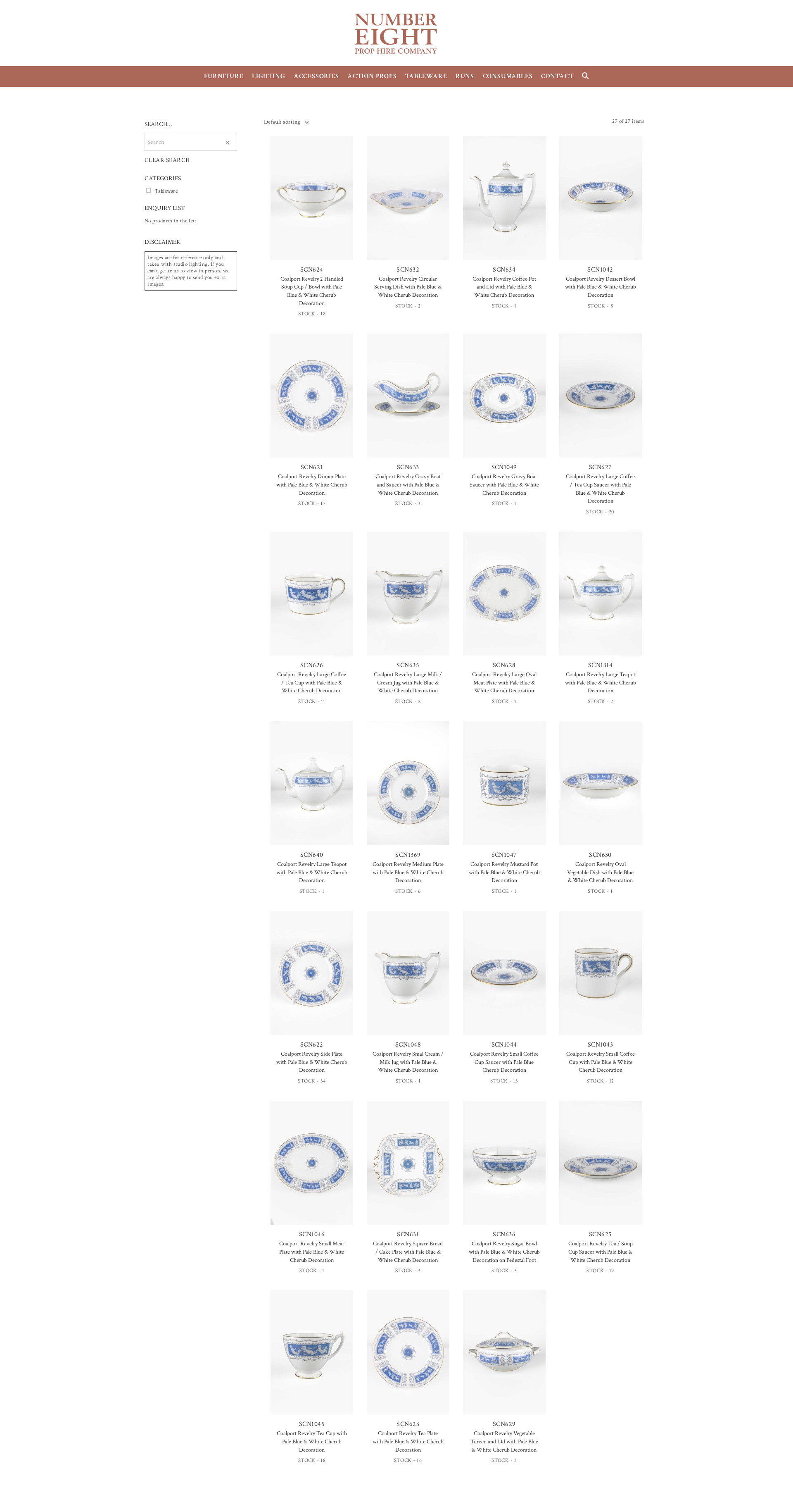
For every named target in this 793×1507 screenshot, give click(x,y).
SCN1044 (504, 1044)
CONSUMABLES (508, 76)
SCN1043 (600, 1044)
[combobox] (286, 122)
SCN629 (504, 1424)
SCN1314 (600, 665)
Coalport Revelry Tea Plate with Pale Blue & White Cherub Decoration (408, 1441)
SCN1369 (407, 855)
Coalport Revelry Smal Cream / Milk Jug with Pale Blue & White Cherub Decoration (408, 1062)
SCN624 (311, 269)
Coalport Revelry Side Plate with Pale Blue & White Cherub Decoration (311, 1062)
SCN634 (504, 269)
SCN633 (408, 467)
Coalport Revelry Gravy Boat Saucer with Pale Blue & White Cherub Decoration (504, 484)
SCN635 (407, 665)
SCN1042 (600, 269)
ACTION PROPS (372, 76)
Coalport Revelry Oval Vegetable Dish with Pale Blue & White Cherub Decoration (600, 872)
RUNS (465, 76)
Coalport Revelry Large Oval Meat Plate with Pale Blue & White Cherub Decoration (504, 682)
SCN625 (600, 1234)
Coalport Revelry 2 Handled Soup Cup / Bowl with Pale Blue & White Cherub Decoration (311, 291)
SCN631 (408, 1234)
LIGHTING (268, 76)
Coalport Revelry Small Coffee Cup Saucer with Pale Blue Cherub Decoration (504, 1062)
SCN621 (312, 467)
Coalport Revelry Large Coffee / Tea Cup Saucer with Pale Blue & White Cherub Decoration (600, 489)
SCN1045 (312, 1424)
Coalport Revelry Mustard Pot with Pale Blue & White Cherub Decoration (504, 872)
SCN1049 (504, 467)
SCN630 (600, 855)
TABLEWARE (426, 76)
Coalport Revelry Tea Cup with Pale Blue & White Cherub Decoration (312, 1441)
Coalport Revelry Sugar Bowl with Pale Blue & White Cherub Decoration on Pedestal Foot (504, 1252)
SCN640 (311, 855)
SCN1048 (408, 1044)
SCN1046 (312, 1234)
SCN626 (311, 665)
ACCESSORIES (316, 76)
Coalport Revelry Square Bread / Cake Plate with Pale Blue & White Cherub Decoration (408, 1252)
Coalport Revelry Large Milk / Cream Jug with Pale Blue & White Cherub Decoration (408, 682)
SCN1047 (504, 855)
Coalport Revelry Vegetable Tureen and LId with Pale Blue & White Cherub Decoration (504, 1441)
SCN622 (311, 1044)
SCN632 (407, 269)
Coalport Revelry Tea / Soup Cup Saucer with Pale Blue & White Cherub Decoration (600, 1252)
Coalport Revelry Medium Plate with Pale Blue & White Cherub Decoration (408, 872)
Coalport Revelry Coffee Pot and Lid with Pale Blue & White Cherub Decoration (504, 287)
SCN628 (504, 665)
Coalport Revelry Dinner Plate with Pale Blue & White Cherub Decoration (311, 484)
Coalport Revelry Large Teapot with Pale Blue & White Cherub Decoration (600, 682)
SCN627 (600, 467)
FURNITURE (223, 76)
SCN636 (504, 1234)
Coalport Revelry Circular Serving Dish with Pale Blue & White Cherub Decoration (408, 287)
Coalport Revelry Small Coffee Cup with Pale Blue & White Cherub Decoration (600, 1062)
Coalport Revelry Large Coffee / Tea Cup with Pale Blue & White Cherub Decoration (311, 682)
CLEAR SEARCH (167, 160)
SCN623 (407, 1424)
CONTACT (557, 76)
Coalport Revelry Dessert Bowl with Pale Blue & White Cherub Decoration (600, 287)
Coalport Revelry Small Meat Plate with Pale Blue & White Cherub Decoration (311, 1252)
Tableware (166, 191)
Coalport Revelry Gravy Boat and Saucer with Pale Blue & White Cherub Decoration (408, 484)
